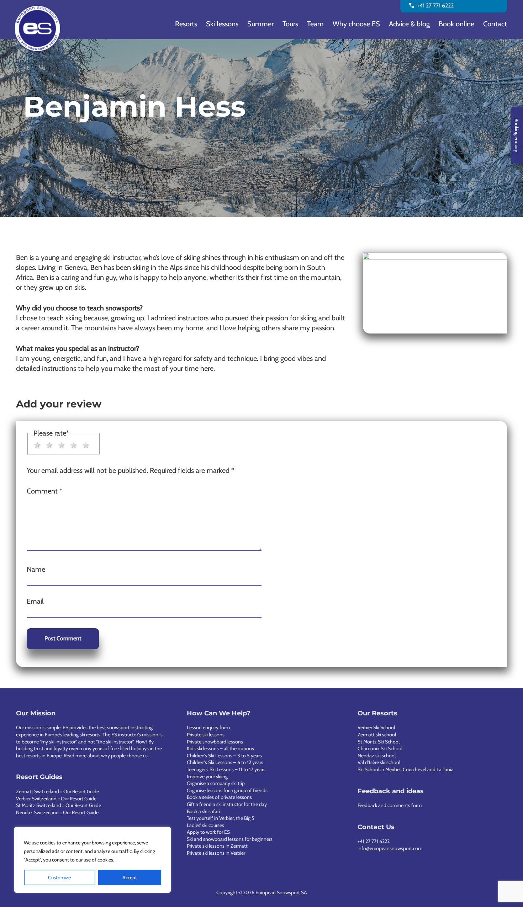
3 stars (61, 445)
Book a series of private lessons (219, 797)
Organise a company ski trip (216, 783)
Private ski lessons (205, 734)
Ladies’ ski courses (205, 825)
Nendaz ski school (377, 755)
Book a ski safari (203, 811)
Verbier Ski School (376, 727)
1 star (37, 445)
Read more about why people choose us (106, 755)
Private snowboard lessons (215, 741)
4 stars (74, 445)
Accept (129, 877)
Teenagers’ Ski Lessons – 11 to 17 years (226, 769)
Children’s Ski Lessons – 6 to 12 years (225, 762)
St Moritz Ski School (379, 741)
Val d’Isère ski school (379, 762)
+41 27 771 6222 (374, 841)
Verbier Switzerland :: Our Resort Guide (56, 798)
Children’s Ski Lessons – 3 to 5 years (224, 755)
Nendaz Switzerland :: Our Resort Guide (57, 812)
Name (36, 569)
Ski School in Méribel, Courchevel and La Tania (406, 769)
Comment (45, 491)
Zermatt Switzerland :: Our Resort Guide (57, 791)
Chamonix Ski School (380, 748)
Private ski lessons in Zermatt (217, 846)
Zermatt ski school (377, 734)
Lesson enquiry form (208, 727)
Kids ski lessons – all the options (220, 748)
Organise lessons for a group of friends (227, 790)
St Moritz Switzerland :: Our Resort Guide (58, 805)
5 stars (86, 445)
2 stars (49, 445)
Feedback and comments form (390, 805)
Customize (59, 877)
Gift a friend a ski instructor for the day (227, 804)
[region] (92, 860)
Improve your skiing (207, 776)
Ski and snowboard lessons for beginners (230, 839)
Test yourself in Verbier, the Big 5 (220, 818)
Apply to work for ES (208, 832)
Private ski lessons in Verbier (216, 853)
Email (35, 601)
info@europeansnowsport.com (390, 848)
